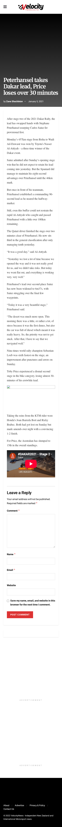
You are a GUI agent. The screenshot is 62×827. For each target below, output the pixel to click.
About (6, 805)
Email (11, 570)
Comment (13, 511)
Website (11, 585)
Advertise (19, 805)
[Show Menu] (5, 7)
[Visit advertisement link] (31, 669)
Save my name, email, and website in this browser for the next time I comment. (32, 602)
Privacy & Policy (37, 805)
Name (11, 554)
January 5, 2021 (36, 101)
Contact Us (8, 809)
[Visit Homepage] (30, 6)
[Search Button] (57, 7)
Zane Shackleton (14, 101)
